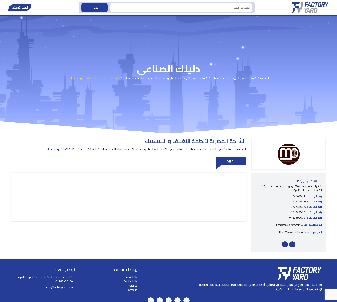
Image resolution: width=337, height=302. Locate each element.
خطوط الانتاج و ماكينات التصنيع (166, 78)
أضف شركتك (20, 7)
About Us (131, 277)
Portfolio (131, 289)
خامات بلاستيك (221, 78)
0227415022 (306, 207)
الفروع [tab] (231, 161)
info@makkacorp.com (299, 225)
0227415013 (306, 196)
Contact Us (130, 281)
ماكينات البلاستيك (134, 78)
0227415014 (306, 202)
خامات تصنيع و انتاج (245, 78)
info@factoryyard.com (59, 287)
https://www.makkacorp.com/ (299, 232)
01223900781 (305, 218)
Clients (133, 285)
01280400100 (64, 281)
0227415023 (306, 212)
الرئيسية (264, 78)
